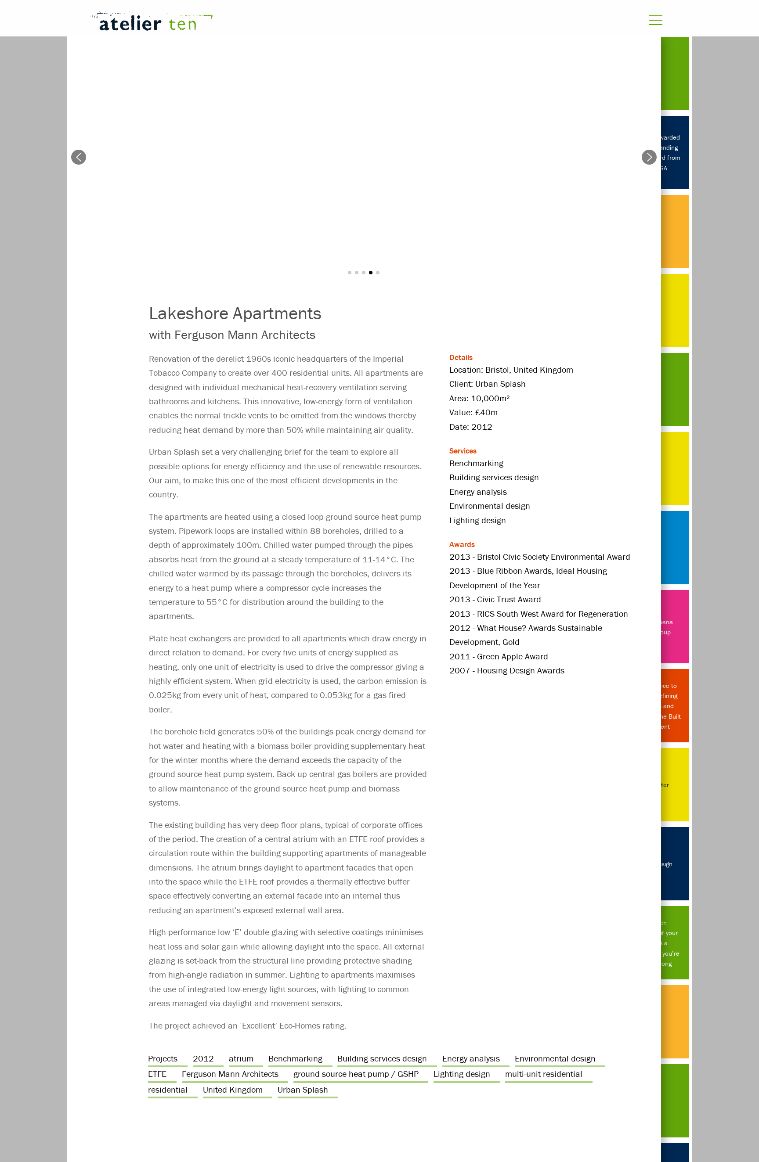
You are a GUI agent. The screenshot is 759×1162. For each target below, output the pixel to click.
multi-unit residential (543, 1073)
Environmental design (555, 1058)
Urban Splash (303, 1089)
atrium (241, 1058)
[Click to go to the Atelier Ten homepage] (272, 22)
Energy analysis (471, 1058)
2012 (203, 1058)
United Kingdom (233, 1089)
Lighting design (462, 1073)
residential (168, 1089)
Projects (162, 1058)
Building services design (382, 1058)
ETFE (157, 1073)
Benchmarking (295, 1058)
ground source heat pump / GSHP (356, 1073)
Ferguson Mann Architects (230, 1073)
